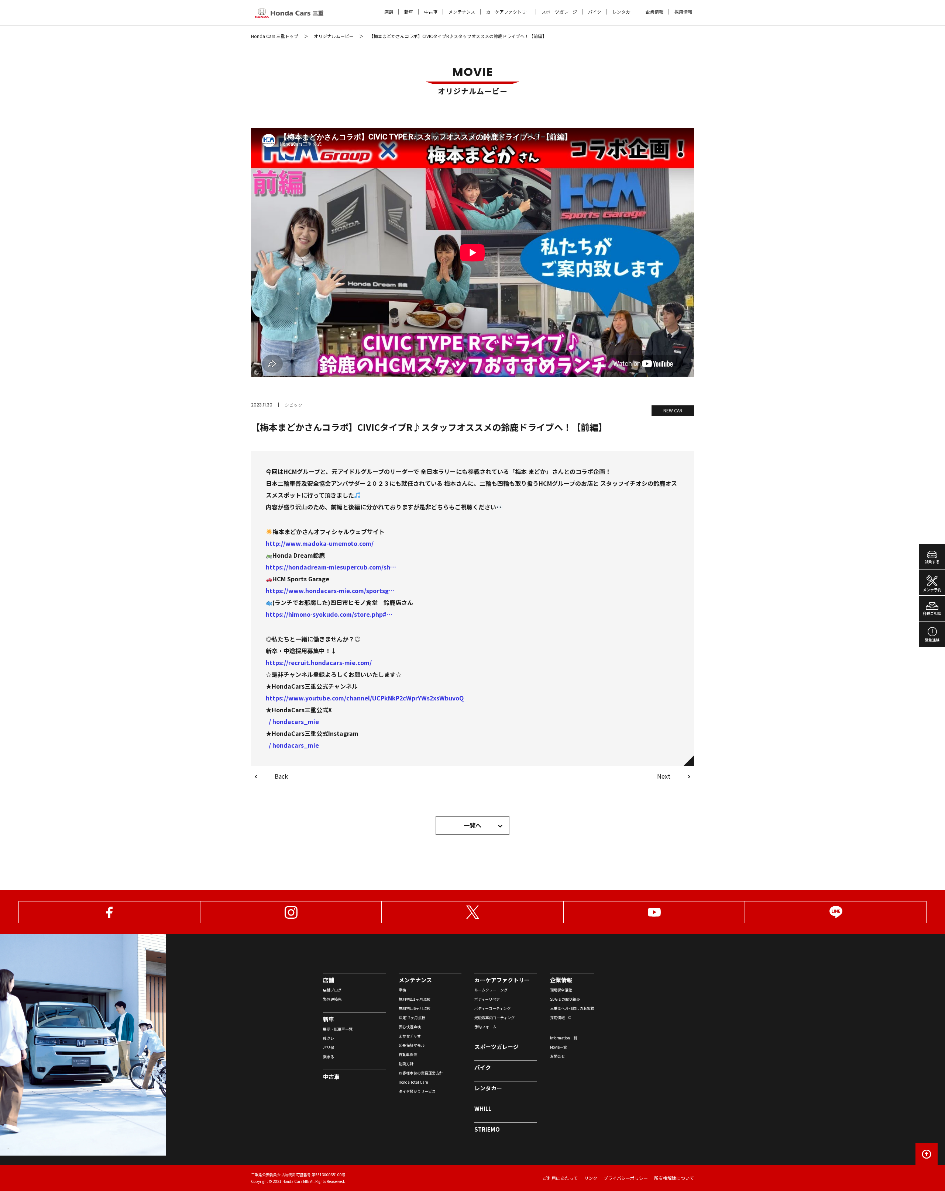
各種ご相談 (932, 613)
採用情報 (683, 11)
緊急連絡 (932, 640)
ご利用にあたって (560, 1178)
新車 (408, 11)
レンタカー (623, 11)
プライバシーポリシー (626, 1178)
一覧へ (472, 825)
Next (663, 776)
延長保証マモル (412, 1045)
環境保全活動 (561, 990)
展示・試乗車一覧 (338, 1029)
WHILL (482, 1108)
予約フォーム (485, 1026)
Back (281, 776)
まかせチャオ (410, 1036)
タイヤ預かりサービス (417, 1091)
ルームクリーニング (491, 990)
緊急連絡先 (332, 999)
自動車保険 (408, 1054)
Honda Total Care (413, 1082)
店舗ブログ (332, 990)
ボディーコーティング (492, 1008)
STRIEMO (487, 1129)
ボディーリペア (487, 999)
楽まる (328, 1056)
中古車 (430, 11)
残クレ (328, 1038)
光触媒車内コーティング (494, 1017)
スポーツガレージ (559, 11)
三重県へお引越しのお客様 (572, 1008)
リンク (590, 1178)
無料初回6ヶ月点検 (414, 1008)
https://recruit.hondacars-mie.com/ (319, 662)
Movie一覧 (558, 1047)
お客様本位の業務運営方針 (421, 1073)
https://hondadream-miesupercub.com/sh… (331, 566)
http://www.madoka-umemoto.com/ (320, 543)
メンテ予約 (932, 589)
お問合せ (557, 1056)
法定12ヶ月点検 (412, 1017)
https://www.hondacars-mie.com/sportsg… (330, 590)
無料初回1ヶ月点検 (414, 999)
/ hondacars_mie (294, 721)
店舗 (388, 11)
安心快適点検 (410, 1026)
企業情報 (654, 11)
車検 (402, 990)
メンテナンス (462, 11)
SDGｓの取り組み (565, 999)
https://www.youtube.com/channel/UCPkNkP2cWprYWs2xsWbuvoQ (365, 697)
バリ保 (328, 1047)
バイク (594, 11)
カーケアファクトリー (508, 11)
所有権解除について (674, 1178)
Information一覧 (563, 1038)
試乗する (932, 561)
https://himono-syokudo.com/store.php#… (329, 614)
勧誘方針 (406, 1063)
